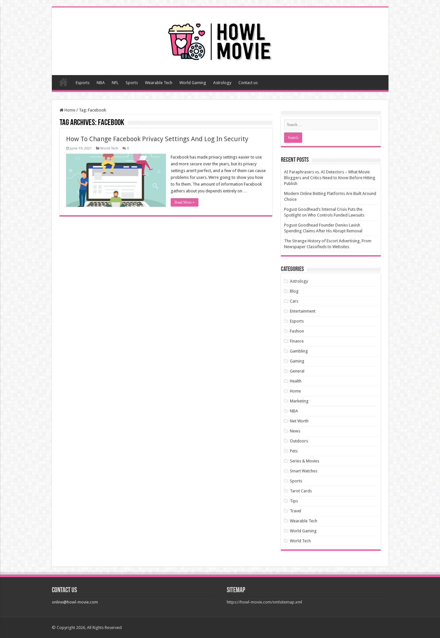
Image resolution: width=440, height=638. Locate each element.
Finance (297, 341)
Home (63, 82)
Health (295, 381)
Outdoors (299, 441)
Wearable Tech (158, 82)
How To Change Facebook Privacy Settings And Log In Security (157, 139)
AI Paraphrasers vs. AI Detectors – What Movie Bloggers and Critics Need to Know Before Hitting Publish (329, 177)
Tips (294, 500)
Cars (294, 301)
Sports (132, 82)
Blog (294, 291)
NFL (115, 82)
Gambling (299, 351)
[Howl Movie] (220, 40)
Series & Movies (304, 461)
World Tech (109, 148)
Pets (294, 451)
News (295, 431)
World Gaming (192, 82)
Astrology (222, 82)
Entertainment (302, 311)
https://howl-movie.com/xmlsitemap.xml (264, 602)
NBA (101, 82)
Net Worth (299, 421)
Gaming (297, 361)
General (297, 371)
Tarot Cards (301, 490)
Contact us (248, 82)
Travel (295, 510)
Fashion (297, 331)
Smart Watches (303, 471)
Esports (83, 82)
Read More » (185, 202)
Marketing (299, 401)
